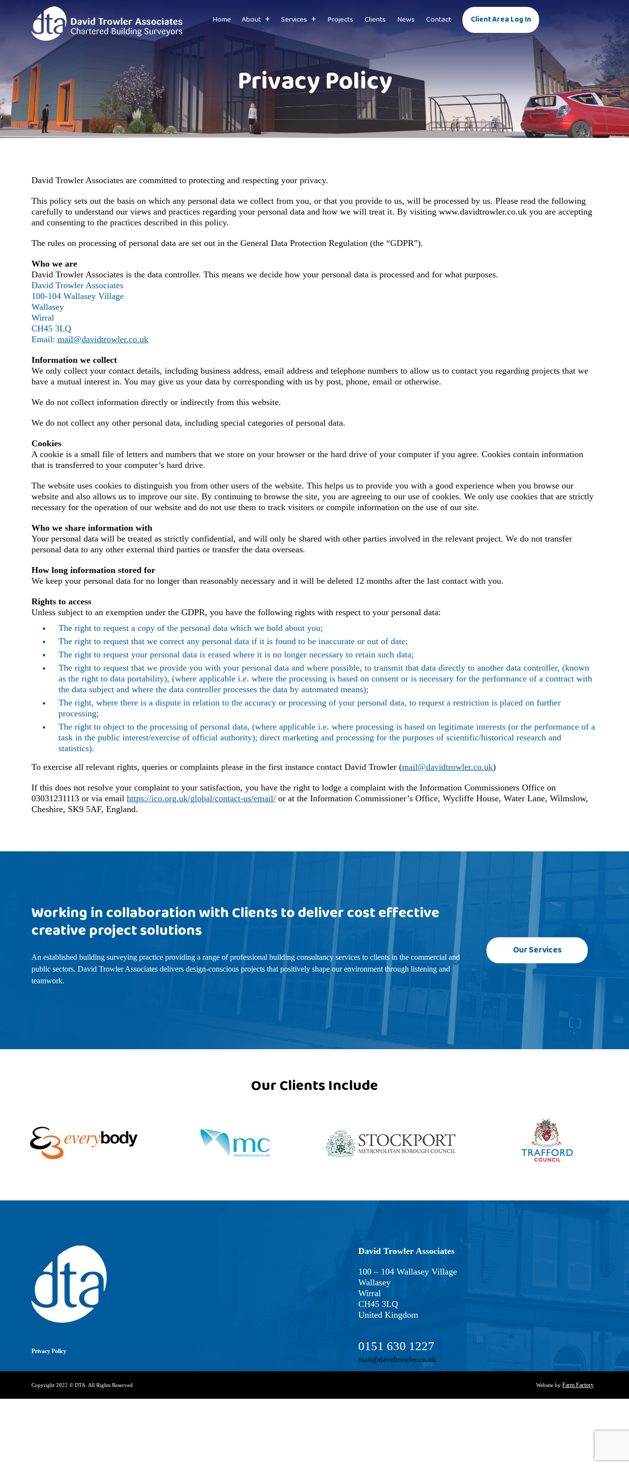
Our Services (547, 950)
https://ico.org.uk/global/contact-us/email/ (201, 798)
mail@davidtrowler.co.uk (102, 339)
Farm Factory (578, 1385)
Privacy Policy (48, 1351)
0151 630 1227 (396, 1346)
